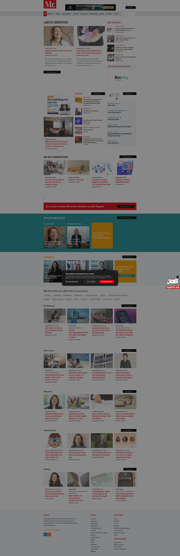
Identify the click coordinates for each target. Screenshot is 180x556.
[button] (72, 281)
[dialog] (90, 278)
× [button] (115, 272)
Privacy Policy (109, 277)
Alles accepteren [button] (107, 281)
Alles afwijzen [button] (91, 281)
